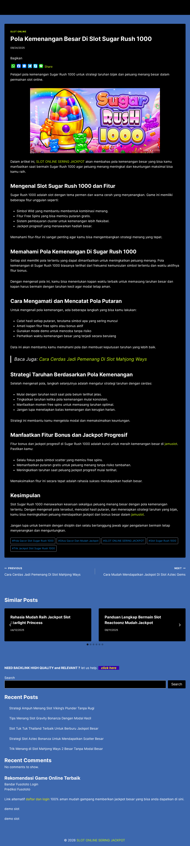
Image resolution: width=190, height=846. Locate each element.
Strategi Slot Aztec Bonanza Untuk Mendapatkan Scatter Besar (56, 739)
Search (9, 678)
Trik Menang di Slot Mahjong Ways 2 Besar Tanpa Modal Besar (56, 749)
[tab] (88, 644)
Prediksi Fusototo (17, 789)
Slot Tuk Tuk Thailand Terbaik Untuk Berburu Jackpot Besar (53, 728)
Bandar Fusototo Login (21, 784)
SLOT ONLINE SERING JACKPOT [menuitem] (60, 161)
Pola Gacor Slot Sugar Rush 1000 (33, 540)
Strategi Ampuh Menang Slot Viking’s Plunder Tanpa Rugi (51, 708)
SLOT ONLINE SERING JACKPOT (123, 540)
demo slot (11, 809)
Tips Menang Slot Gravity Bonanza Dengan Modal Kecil (50, 718)
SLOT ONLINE (18, 31)
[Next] (180, 624)
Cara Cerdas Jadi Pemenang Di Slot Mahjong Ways (93, 359)
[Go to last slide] (10, 624)
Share (49, 66)
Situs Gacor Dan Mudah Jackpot (78, 540)
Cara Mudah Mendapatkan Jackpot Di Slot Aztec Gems (144, 572)
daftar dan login (38, 799)
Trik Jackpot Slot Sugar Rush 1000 (33, 548)
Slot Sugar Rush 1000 (162, 540)
